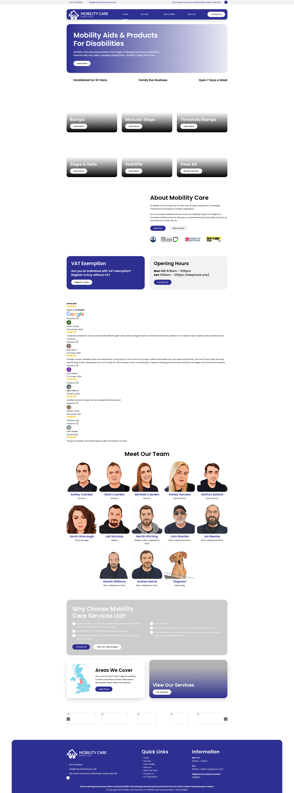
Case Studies (149, 764)
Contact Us (148, 773)
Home (146, 757)
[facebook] (226, 2)
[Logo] (88, 11)
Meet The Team (150, 770)
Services (147, 761)
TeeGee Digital (181, 789)
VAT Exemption (150, 776)
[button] (68, 719)
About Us (147, 767)
